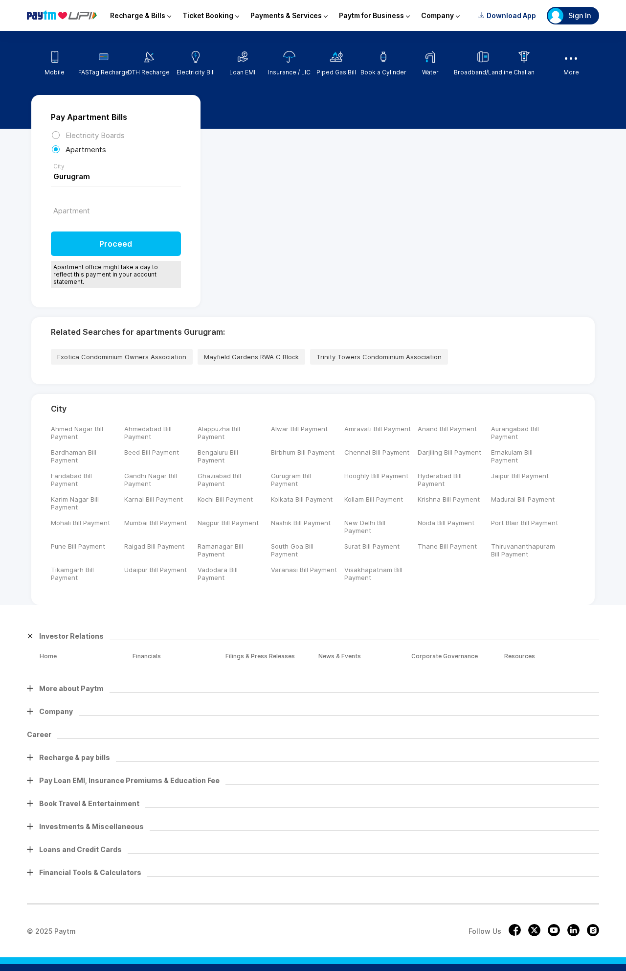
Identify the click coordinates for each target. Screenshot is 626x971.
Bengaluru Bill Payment (218, 456)
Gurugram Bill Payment (291, 479)
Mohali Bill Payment (80, 523)
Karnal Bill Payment (153, 499)
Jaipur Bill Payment (520, 476)
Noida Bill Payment (446, 523)
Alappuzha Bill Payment (219, 432)
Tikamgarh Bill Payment (72, 573)
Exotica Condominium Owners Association (121, 357)
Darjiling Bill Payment (449, 452)
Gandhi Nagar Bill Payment (150, 479)
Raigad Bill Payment (154, 546)
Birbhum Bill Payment (303, 452)
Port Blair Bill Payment (524, 523)
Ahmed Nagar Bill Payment (77, 432)
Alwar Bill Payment (299, 429)
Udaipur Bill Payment (155, 570)
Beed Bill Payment (151, 452)
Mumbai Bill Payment (155, 523)
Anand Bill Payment (447, 429)
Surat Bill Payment (372, 546)
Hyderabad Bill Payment (440, 479)
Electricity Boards (95, 135)
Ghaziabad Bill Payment (219, 479)
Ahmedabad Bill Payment (148, 432)
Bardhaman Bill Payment (73, 456)
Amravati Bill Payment (377, 429)
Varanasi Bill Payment (304, 570)
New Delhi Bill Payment (364, 526)
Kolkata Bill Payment (302, 499)
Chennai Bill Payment (376, 452)
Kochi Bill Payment (225, 499)
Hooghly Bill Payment (376, 476)
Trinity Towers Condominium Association (379, 357)
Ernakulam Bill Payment (512, 456)
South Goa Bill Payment (292, 550)
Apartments (86, 149)
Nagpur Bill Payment (228, 523)
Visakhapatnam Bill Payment (373, 573)
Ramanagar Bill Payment (220, 550)
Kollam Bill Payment (373, 499)
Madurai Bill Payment (523, 499)
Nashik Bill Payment (301, 523)
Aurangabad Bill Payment (515, 432)
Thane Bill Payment (447, 546)
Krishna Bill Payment (449, 499)
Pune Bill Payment (78, 546)
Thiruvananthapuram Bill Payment (523, 550)
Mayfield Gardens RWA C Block (251, 357)
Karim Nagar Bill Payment (75, 503)
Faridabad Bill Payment (71, 479)
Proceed (115, 244)
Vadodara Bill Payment (218, 573)
